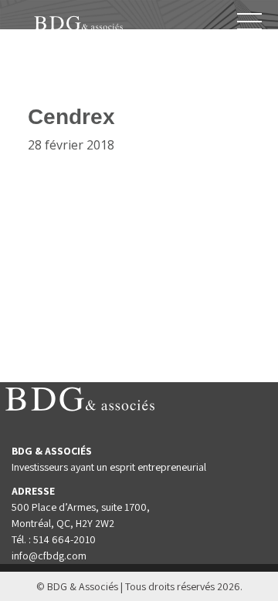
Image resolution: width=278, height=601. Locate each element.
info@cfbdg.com (49, 555)
